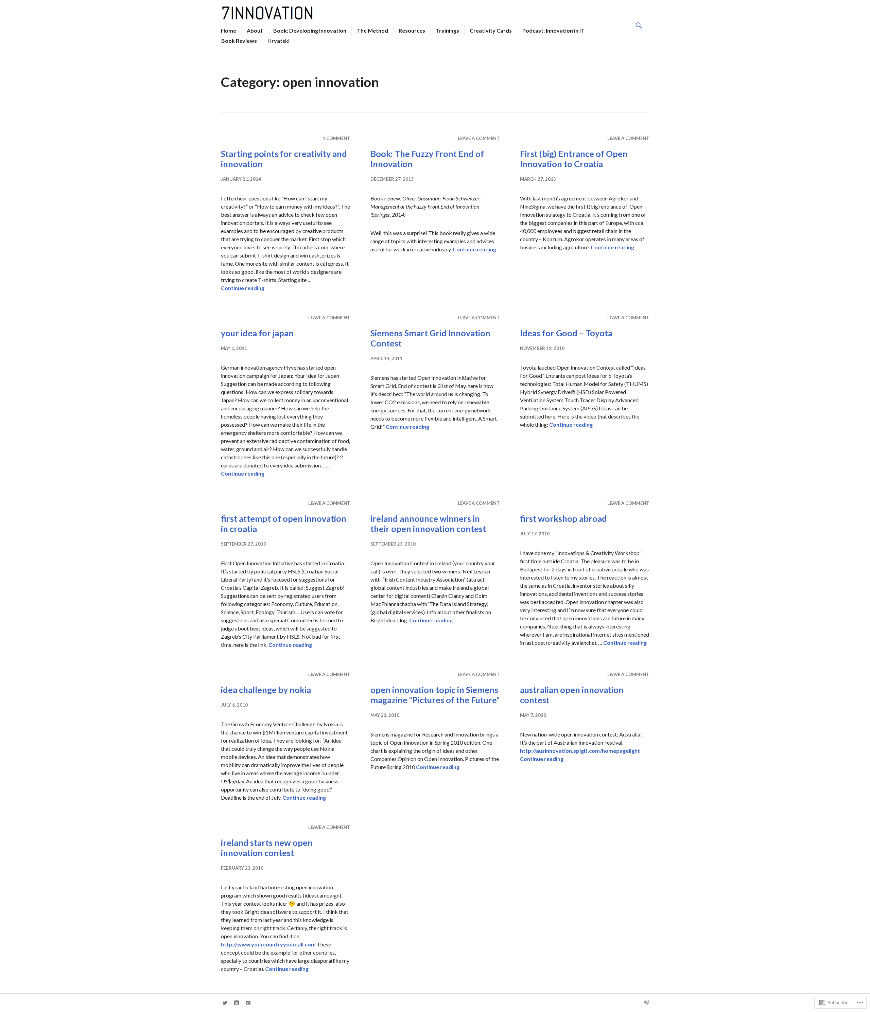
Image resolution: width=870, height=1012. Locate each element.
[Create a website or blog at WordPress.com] (646, 1002)
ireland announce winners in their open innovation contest (428, 523)
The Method (372, 30)
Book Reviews (239, 40)
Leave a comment (479, 138)
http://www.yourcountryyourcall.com (268, 944)
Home (228, 30)
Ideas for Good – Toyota (566, 333)
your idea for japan (257, 333)
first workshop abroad (563, 518)
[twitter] (225, 1003)
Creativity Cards (491, 30)
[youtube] (248, 1003)
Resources (412, 30)
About (255, 30)
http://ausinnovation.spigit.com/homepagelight (580, 750)
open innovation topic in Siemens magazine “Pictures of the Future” (435, 695)
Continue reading (242, 288)
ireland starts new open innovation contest (267, 847)
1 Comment (336, 138)
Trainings (447, 30)
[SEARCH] (639, 25)
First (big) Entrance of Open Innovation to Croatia (574, 158)
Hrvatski (278, 40)
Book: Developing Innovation (309, 30)
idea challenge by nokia (266, 690)
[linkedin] (236, 1003)
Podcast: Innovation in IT (553, 30)
